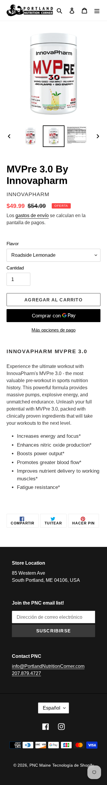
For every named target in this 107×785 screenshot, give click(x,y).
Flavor (13, 243)
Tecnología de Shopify (73, 765)
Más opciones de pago (53, 329)
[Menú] (97, 10)
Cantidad (15, 267)
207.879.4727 (26, 673)
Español (51, 707)
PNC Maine (40, 765)
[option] (30, 136)
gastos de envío (32, 215)
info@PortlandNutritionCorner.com (48, 666)
